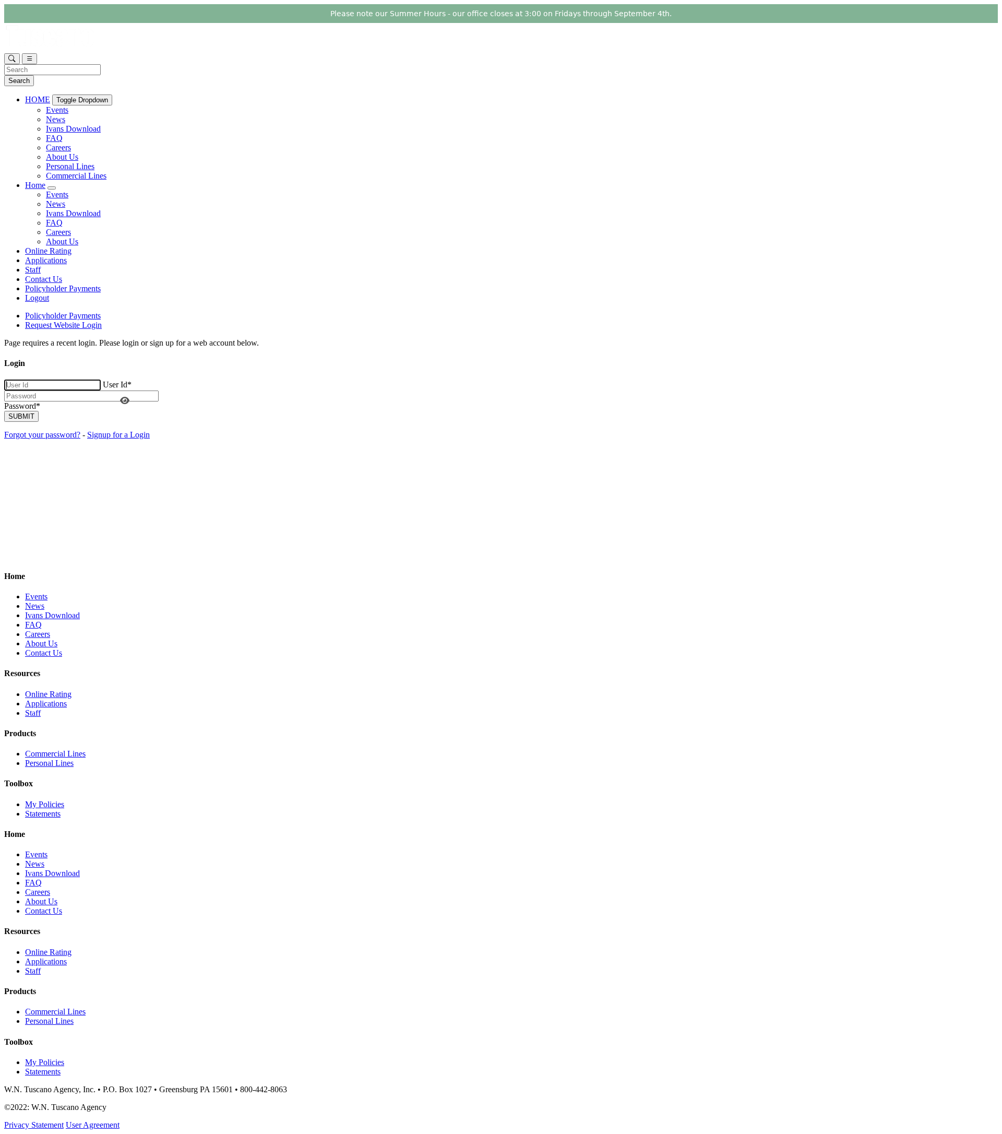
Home (35, 185)
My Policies (44, 804)
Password (22, 405)
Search (19, 81)
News (55, 119)
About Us (62, 156)
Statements (43, 813)
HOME (37, 99)
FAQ (54, 138)
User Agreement (93, 1124)
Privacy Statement (34, 1124)
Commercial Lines (76, 175)
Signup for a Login (118, 434)
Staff (33, 269)
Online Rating (48, 250)
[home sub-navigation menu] (51, 188)
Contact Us (43, 279)
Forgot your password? (42, 434)
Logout (37, 297)
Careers (58, 147)
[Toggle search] (12, 58)
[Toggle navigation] (29, 58)
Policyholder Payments (63, 288)
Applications (46, 260)
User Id (117, 384)
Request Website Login (63, 325)
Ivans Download (73, 128)
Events (57, 109)
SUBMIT (21, 416)
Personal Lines (70, 166)
